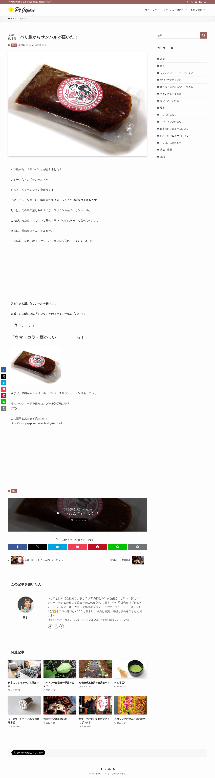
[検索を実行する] (203, 35)
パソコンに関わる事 (170, 142)
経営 (162, 65)
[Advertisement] (77, 272)
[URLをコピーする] (137, 547)
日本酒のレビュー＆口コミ (174, 128)
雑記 (14, 45)
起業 (162, 58)
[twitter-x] (191, 2)
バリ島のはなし (168, 114)
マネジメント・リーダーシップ (176, 72)
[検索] (205, 2)
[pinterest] (196, 2)
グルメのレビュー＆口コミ (174, 135)
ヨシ (26, 617)
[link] (50, 626)
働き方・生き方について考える (176, 86)
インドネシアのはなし (172, 121)
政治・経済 (166, 149)
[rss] (200, 2)
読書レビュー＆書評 (170, 93)
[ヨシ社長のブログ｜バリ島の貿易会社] (21, 9)
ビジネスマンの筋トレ (172, 100)
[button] (17, 547)
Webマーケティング (170, 79)
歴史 (162, 107)
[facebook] (187, 2)
